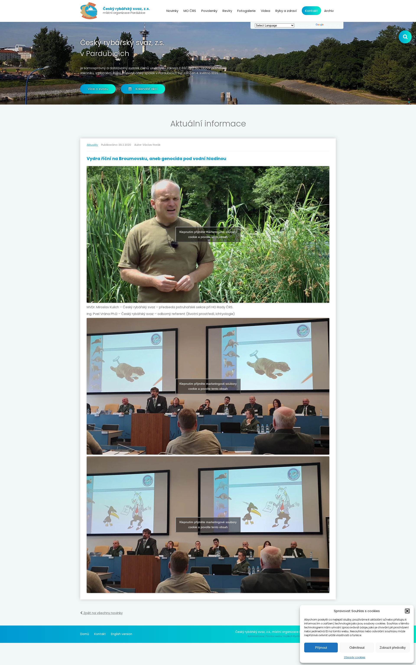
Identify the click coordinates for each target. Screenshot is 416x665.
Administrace (256, 636)
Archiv (329, 10)
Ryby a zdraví (286, 10)
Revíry (227, 10)
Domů (84, 634)
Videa (265, 10)
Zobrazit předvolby (393, 647)
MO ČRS (190, 10)
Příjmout (321, 647)
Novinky (172, 10)
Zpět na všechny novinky (103, 613)
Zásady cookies (354, 657)
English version (121, 634)
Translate (331, 25)
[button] (407, 611)
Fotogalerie (246, 10)
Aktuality (92, 145)
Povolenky (209, 10)
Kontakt (311, 10)
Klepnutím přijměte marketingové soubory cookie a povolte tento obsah (208, 234)
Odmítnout (356, 647)
